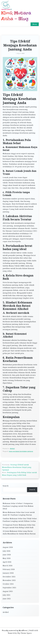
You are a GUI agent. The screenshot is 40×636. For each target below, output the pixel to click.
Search (5, 486)
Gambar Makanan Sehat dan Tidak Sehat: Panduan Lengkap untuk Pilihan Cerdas (20, 520)
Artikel (12, 448)
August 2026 (8, 547)
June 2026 (7, 555)
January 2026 (8, 573)
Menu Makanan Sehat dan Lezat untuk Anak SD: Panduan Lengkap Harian (19, 513)
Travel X (11, 633)
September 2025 (9, 588)
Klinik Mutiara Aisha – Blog (16, 16)
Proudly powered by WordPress (14, 630)
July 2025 (6, 595)
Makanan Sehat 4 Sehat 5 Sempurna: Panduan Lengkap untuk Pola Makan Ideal (18, 506)
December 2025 (9, 577)
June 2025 (7, 599)
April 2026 (7, 562)
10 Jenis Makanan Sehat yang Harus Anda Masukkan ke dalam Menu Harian (19, 532)
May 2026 (7, 558)
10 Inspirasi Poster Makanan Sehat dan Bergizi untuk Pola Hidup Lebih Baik (19, 526)
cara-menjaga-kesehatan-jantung (21, 451)
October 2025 (8, 584)
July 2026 (6, 551)
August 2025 (8, 591)
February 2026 (9, 569)
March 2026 (7, 566)
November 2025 (9, 580)
